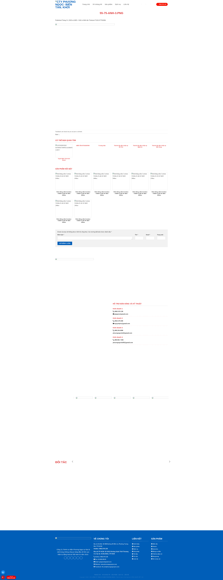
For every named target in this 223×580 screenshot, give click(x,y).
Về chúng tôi (97, 4)
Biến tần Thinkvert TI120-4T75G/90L (94, 20)
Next (57, 134)
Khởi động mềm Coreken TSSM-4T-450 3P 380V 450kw (83, 193)
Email (148, 234)
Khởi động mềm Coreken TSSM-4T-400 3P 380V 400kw (102, 193)
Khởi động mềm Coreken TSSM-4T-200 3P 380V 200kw (64, 220)
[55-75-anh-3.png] (85, 75)
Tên (136, 234)
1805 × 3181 (78, 20)
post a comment (78, 131)
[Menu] (138, 4)
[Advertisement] (111, 568)
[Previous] (72, 461)
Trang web (160, 234)
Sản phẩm (108, 4)
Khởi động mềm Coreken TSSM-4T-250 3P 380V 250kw (159, 193)
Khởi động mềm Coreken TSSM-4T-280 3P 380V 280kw (140, 193)
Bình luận (60, 234)
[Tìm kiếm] (143, 4)
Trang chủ (86, 4)
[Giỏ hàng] (152, 4)
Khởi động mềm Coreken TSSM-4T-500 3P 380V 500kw (121, 193)
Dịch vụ (118, 4)
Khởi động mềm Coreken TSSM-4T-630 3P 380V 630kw (64, 193)
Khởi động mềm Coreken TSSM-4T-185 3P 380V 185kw (83, 220)
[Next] (169, 461)
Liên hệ (126, 4)
